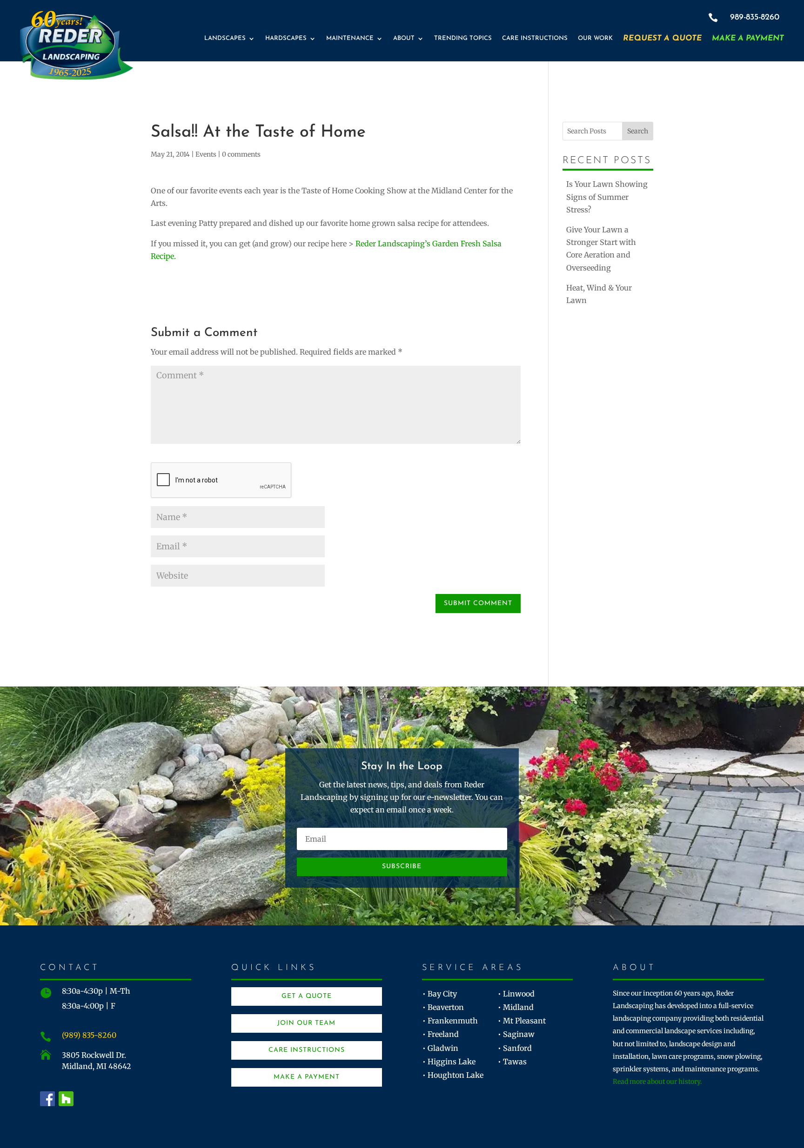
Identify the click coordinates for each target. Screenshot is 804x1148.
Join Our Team (306, 1023)
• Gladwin (440, 1048)
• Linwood (516, 993)
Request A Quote (662, 38)
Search (637, 131)
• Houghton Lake (452, 1075)
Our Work (595, 38)
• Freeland (440, 1034)
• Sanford (515, 1048)
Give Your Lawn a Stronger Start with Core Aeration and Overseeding (601, 248)
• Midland (516, 1007)
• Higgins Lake (449, 1061)
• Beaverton (443, 1007)
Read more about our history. (657, 1081)
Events (205, 154)
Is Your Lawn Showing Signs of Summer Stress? (607, 196)
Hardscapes (286, 38)
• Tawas (512, 1061)
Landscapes (225, 38)
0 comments (241, 154)
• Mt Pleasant (522, 1020)
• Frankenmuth (450, 1020)
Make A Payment (748, 38)
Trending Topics (463, 38)
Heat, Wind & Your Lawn (599, 294)
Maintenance (350, 38)
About (404, 38)
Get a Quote (306, 996)
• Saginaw (516, 1034)
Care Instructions (535, 38)
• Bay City (439, 993)
